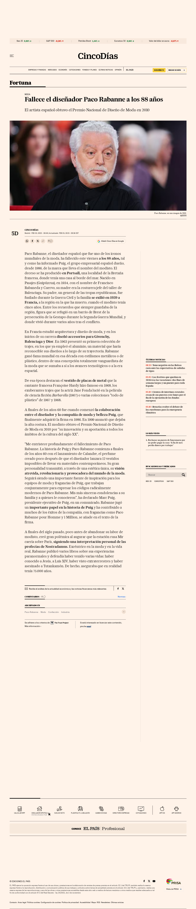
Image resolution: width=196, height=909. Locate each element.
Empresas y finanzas (37, 70)
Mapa (93, 902)
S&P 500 (50, 41)
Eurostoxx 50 (120, 41)
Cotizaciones (74, 70)
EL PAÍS (128, 69)
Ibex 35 (20, 41)
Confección (53, 612)
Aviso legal (22, 902)
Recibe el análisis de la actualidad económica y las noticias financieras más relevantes (67, 589)
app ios (162, 813)
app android (176, 813)
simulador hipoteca (40, 813)
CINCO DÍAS (31, 230)
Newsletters (105, 902)
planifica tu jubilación (80, 813)
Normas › (122, 597)
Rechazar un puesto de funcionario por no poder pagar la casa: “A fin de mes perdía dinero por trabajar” (166, 442)
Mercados (52, 70)
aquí (89, 626)
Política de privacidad (70, 902)
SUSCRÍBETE (159, 70)
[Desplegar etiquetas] (124, 612)
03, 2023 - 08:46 (40, 233)
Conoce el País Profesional (98, 828)
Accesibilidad (85, 902)
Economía (63, 70)
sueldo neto (59, 813)
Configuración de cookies (51, 902)
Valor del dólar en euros (159, 41)
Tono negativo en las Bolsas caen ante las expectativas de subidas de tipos (165, 368)
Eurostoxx (159, 481)
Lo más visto (153, 433)
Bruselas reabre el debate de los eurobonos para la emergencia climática (164, 409)
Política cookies (33, 902)
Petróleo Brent (84, 41)
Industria (65, 612)
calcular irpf (19, 813)
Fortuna (20, 83)
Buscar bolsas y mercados (160, 466)
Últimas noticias (106, 70)
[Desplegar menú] (12, 56)
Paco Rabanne (31, 612)
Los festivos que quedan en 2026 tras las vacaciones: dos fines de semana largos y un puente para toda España (165, 381)
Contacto (13, 902)
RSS (98, 902)
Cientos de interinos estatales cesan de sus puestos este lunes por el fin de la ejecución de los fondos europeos (166, 396)
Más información (32, 626)
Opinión (118, 70)
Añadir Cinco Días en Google (112, 241)
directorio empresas (121, 813)
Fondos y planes (89, 70)
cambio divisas (101, 813)
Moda (43, 612)
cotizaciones (141, 813)
